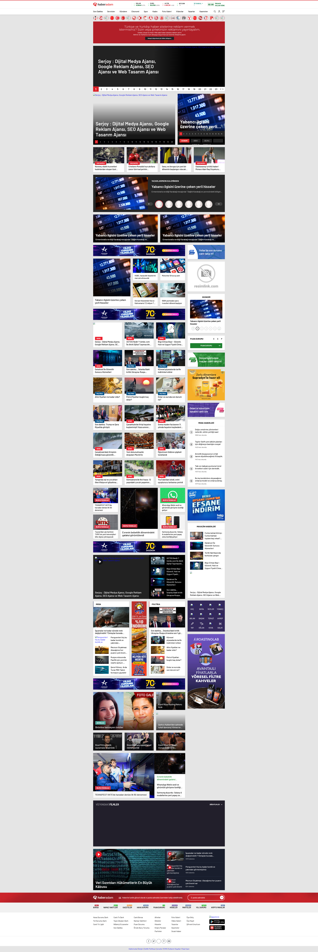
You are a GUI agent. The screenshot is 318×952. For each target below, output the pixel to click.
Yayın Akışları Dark (121, 921)
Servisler (111, 11)
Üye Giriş (190, 917)
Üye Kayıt (190, 921)
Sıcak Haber (176, 931)
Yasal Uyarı (185, 949)
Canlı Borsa (138, 917)
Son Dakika (98, 11)
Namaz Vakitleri (110, 907)
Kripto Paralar (218, 907)
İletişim (140, 949)
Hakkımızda (133, 949)
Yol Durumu (201, 907)
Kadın (155, 11)
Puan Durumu (159, 907)
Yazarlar (191, 11)
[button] (96, 89)
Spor (146, 11)
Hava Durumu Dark (100, 917)
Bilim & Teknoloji (207, 141)
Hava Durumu (142, 907)
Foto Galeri (167, 11)
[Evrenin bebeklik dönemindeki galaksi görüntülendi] (169, 763)
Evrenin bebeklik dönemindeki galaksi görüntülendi (166, 778)
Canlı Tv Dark (119, 917)
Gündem (123, 11)
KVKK (165, 949)
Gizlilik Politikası (149, 949)
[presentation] (221, 88)
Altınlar (158, 917)
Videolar (179, 11)
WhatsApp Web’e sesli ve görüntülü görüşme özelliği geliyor (169, 786)
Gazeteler (203, 11)
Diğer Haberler (195, 141)
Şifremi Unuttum (193, 924)
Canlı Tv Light (98, 924)
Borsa (96, 907)
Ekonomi (135, 11)
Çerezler (159, 949)
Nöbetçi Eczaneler (121, 924)
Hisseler (174, 907)
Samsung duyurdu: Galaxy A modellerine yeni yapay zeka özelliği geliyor (169, 794)
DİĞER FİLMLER (215, 804)
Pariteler (186, 907)
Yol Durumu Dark (100, 921)
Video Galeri (176, 921)
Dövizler (158, 921)
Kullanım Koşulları (174, 949)
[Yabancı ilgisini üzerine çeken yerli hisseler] (111, 277)
